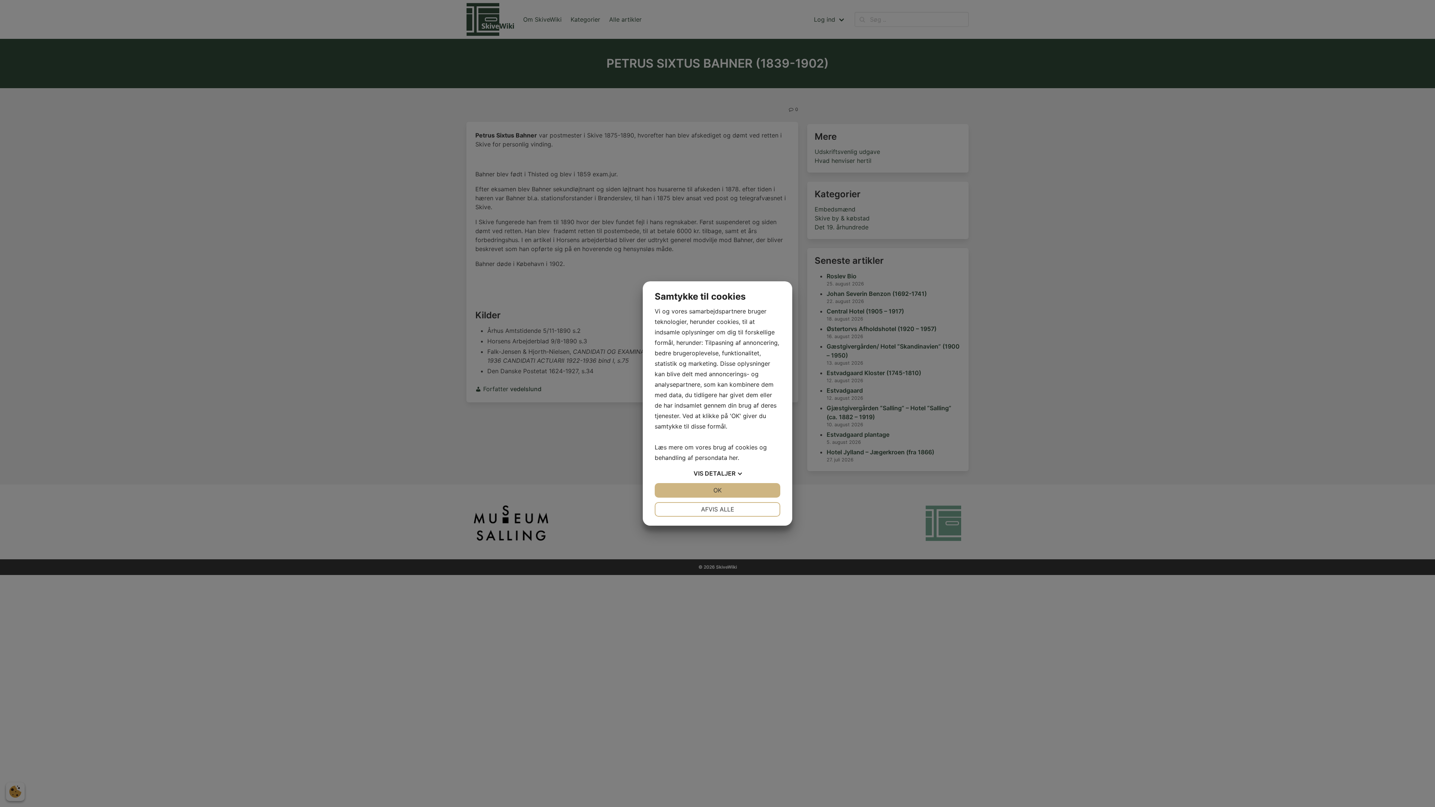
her (733, 457)
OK (717, 490)
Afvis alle (717, 509)
